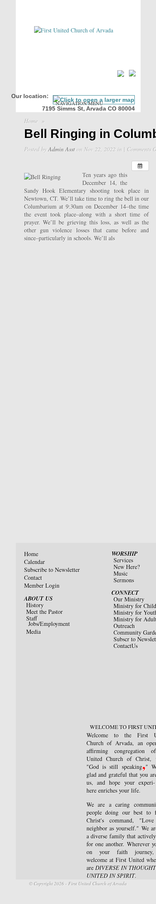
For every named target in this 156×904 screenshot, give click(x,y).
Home (31, 121)
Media (33, 632)
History (35, 605)
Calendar (34, 562)
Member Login (41, 585)
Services (123, 560)
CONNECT (125, 593)
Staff (31, 618)
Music (121, 573)
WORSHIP (124, 553)
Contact (33, 577)
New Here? (127, 567)
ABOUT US (38, 598)
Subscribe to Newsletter (52, 570)
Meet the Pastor (44, 612)
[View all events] (140, 166)
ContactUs (126, 646)
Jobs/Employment (49, 624)
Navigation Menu (79, 103)
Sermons (124, 580)
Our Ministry (129, 599)
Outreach (124, 626)
